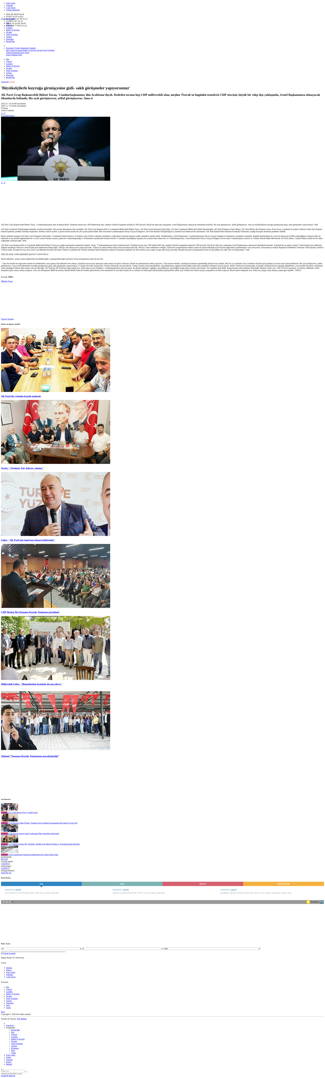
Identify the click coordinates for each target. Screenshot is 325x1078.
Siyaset (9, 32)
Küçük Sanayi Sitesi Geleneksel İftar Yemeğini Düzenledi (33, 833)
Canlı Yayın (10, 8)
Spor (22, 53)
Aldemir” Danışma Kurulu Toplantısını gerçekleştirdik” (30, 756)
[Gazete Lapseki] (8, 19)
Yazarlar (9, 1060)
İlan (7, 23)
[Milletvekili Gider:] (55, 679)
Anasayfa (5, 82)
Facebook (10, 48)
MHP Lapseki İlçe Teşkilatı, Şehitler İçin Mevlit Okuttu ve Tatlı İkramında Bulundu (44, 844)
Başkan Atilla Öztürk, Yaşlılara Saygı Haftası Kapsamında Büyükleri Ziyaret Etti (42, 823)
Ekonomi (9, 39)
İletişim (15, 55)
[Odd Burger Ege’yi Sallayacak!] (9, 810)
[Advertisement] (77, 204)
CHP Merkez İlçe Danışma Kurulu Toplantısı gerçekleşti (30, 612)
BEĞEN (4, 859)
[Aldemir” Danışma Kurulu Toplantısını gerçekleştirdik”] (55, 751)
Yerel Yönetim (12, 34)
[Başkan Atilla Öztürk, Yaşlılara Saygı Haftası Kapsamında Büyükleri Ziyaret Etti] (9, 821)
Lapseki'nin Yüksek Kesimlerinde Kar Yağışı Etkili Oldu (33, 855)
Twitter (17, 48)
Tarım (26, 53)
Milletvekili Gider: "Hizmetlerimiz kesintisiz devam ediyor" (31, 684)
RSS (20, 55)
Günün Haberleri (13, 10)
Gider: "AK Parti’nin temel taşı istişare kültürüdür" (28, 540)
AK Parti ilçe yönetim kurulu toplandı (21, 396)
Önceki (4, 319)
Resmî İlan (10, 41)
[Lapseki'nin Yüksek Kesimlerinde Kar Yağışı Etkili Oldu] (9, 852)
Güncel (9, 25)
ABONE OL (6, 873)
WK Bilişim (22, 1019)
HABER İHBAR (8, 1076)
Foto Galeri (10, 3)
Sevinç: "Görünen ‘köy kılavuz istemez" (22, 468)
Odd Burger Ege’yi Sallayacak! (22, 812)
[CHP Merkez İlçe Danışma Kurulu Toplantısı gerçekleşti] (55, 607)
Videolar (9, 5)
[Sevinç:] (55, 463)
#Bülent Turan (7, 281)
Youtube (32, 48)
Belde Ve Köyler (13, 30)
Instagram (25, 48)
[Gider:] (55, 535)
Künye (9, 55)
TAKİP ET (5, 864)
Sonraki (10, 319)
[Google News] (7, 115)
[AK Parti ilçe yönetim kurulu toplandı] (55, 391)
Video (8, 1057)
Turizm (9, 37)
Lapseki (9, 28)
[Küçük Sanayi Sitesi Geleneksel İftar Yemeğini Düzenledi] (9, 831)
